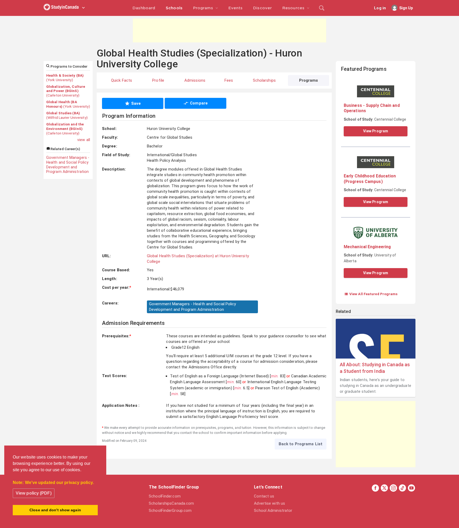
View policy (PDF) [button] (34, 493)
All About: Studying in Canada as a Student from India (375, 368)
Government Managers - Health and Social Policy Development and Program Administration (67, 164)
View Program (375, 131)
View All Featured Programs (371, 294)
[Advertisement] (229, 30)
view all (83, 140)
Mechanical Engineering (367, 246)
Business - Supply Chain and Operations (372, 108)
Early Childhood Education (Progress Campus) (370, 178)
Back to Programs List (300, 444)
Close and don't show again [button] (55, 510)
